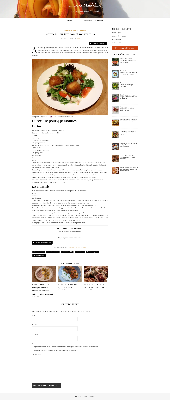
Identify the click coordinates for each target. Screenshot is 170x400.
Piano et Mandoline (89, 396)
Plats (78, 21)
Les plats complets (67, 252)
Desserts (88, 21)
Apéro (69, 21)
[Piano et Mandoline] (85, 9)
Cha (78, 38)
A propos (99, 21)
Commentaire (36, 354)
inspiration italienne (52, 252)
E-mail (34, 325)
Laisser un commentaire (43, 243)
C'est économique (39, 252)
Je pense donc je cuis (119, 36)
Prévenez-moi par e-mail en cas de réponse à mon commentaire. (56, 350)
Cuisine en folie (117, 43)
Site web (35, 334)
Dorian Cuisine (116, 39)
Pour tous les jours (92, 252)
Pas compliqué (66, 30)
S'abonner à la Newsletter (124, 48)
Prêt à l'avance (79, 30)
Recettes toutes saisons (77, 248)
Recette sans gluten (39, 255)
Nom (34, 315)
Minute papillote (117, 33)
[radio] (65, 234)
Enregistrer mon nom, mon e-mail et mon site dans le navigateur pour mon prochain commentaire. (65, 347)
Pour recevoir (79, 252)
